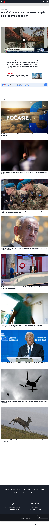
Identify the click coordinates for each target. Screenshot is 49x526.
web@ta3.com (14, 509)
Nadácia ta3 (35, 489)
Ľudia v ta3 (10, 492)
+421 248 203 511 (35, 504)
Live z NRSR (10, 4)
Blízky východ (17, 4)
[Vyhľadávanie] (43, 1)
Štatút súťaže (27, 489)
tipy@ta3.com (14, 504)
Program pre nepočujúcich (20, 492)
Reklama (19, 489)
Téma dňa (42, 4)
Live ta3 (4, 4)
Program (13, 489)
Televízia (7, 489)
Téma (37, 4)
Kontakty (42, 489)
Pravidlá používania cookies (35, 492)
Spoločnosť (4, 9)
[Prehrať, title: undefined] (24, 39)
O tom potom (31, 4)
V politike (24, 4)
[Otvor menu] (47, 1)
